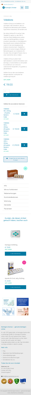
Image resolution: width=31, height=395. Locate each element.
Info (5, 186)
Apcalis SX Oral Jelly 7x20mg (14, 278)
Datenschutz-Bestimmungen (11, 357)
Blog (2, 1)
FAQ (4, 351)
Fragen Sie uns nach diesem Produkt (17, 159)
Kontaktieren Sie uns (20, 1)
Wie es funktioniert (11, 189)
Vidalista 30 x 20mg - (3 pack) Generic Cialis (7, 113)
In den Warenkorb (13, 95)
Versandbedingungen (9, 355)
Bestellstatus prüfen (9, 1)
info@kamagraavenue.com (11, 376)
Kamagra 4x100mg (11, 245)
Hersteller (7, 205)
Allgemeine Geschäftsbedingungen (13, 353)
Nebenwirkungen (10, 193)
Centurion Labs (8, 16)
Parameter (8, 209)
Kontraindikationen (11, 197)
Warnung (7, 201)
